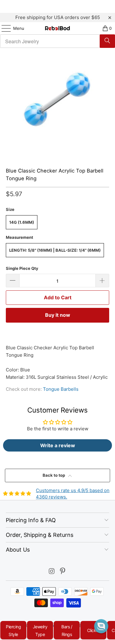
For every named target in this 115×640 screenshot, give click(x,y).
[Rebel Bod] (57, 28)
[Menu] (3, 28)
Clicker (93, 630)
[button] (101, 626)
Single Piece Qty (22, 268)
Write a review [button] (57, 445)
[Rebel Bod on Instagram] (51, 571)
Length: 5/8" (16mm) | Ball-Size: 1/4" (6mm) (55, 250)
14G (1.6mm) (21, 222)
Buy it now (57, 315)
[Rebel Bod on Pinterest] (62, 571)
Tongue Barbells (61, 389)
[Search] (107, 41)
